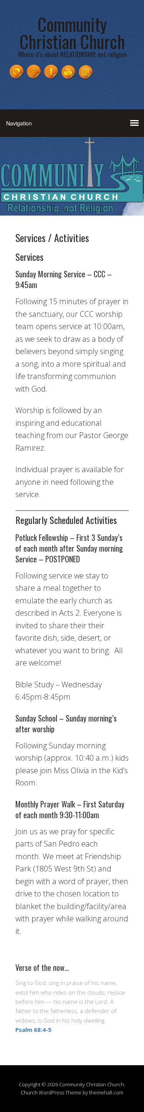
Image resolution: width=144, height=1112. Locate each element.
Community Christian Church (72, 32)
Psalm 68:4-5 (33, 1029)
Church (29, 1092)
